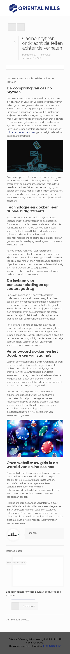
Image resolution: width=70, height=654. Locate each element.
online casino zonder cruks (21, 132)
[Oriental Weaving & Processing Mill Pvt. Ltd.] (35, 8)
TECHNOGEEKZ (52, 646)
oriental (45, 54)
